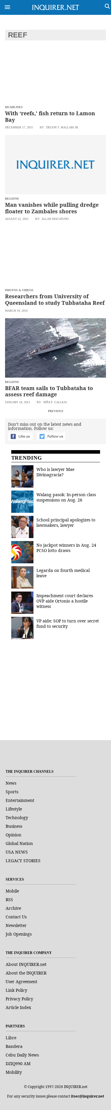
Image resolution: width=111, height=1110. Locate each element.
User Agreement (21, 981)
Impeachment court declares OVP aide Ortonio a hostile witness (64, 601)
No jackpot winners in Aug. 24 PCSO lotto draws (66, 547)
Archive (13, 908)
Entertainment (20, 800)
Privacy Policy (19, 999)
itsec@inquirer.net (87, 1096)
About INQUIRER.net (26, 964)
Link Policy (16, 990)
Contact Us (16, 917)
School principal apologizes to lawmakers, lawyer (65, 522)
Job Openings (19, 934)
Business (14, 826)
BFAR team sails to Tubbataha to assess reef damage (49, 391)
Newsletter (16, 925)
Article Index (18, 1007)
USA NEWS (17, 852)
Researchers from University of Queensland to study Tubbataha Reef (54, 299)
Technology (17, 817)
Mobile (12, 891)
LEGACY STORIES (23, 860)
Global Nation (19, 843)
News (11, 783)
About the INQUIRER (26, 973)
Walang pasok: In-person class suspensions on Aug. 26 (66, 497)
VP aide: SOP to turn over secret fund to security (67, 623)
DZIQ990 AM (18, 1063)
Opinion (13, 835)
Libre (11, 1037)
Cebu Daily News (22, 1055)
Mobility (14, 1072)
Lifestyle (14, 809)
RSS (9, 899)
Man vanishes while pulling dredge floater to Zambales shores (52, 208)
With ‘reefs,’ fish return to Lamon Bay (50, 116)
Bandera (14, 1046)
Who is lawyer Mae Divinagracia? (55, 471)
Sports (12, 791)
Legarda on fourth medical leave (63, 572)
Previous (55, 411)
